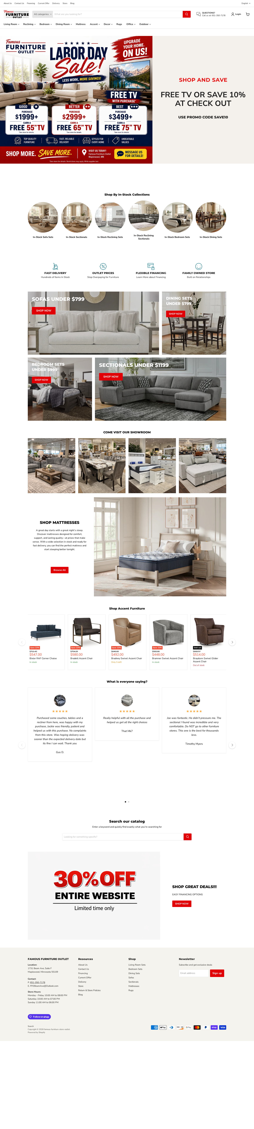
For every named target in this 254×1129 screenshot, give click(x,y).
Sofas (131, 977)
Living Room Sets (137, 964)
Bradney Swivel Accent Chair (126, 658)
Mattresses (133, 986)
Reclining (28, 24)
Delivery (56, 3)
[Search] (187, 14)
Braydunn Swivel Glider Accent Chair (205, 660)
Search (31, 1026)
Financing (31, 3)
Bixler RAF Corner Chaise (43, 658)
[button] (236, 14)
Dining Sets (134, 973)
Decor (107, 24)
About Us (8, 3)
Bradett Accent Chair (81, 658)
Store (65, 3)
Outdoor (144, 24)
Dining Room (63, 24)
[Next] (232, 642)
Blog (72, 3)
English (245, 3)
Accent (94, 24)
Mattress (81, 24)
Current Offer (43, 3)
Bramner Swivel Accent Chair (167, 658)
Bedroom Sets (135, 969)
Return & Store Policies (89, 990)
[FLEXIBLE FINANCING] (151, 272)
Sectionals (133, 981)
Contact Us (19, 3)
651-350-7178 (37, 982)
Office (130, 24)
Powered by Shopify (36, 1032)
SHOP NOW (182, 903)
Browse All (60, 570)
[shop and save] (76, 100)
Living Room (11, 24)
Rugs (119, 24)
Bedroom (45, 24)
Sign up (217, 973)
